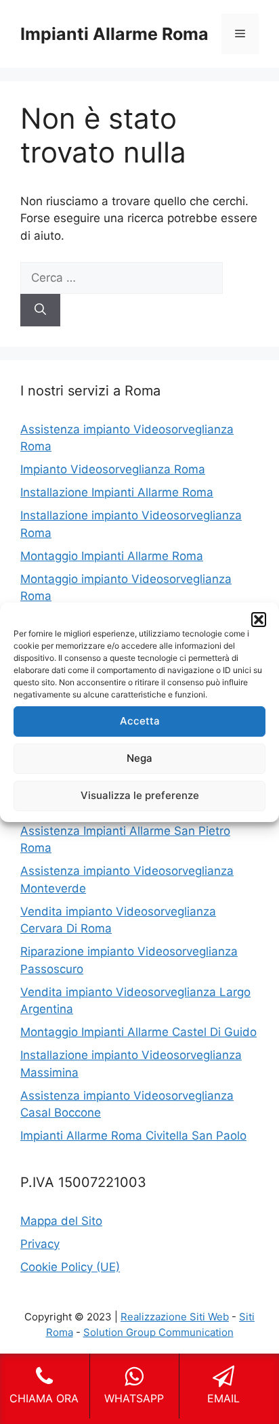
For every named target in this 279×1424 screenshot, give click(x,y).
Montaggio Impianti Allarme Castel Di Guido (138, 1032)
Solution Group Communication (158, 1332)
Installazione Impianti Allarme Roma (116, 492)
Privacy (40, 1244)
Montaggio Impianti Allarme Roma (111, 556)
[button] (258, 619)
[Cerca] (40, 310)
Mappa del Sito (61, 1221)
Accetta (140, 720)
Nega (139, 758)
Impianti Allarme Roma (114, 34)
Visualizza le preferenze (140, 795)
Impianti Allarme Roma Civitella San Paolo (133, 1135)
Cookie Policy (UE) (70, 1267)
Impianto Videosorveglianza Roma (112, 469)
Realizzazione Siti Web (175, 1316)
